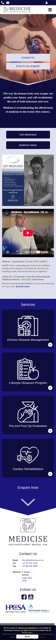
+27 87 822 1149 (29, 563)
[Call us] (3, 2)
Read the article (23, 286)
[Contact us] (28, 502)
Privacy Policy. (27, 632)
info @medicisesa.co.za (33, 560)
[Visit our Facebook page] (24, 597)
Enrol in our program (28, 66)
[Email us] (7, 2)
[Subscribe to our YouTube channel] (31, 597)
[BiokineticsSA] (39, 608)
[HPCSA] (16, 608)
